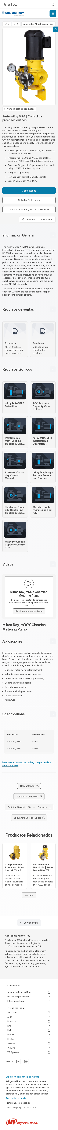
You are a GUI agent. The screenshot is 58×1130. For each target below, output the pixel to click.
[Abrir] (53, 13)
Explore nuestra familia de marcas (22, 1076)
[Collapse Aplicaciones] (53, 641)
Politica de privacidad (16, 1098)
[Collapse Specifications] (53, 714)
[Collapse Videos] (53, 564)
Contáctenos (13, 985)
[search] (53, 4)
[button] (29, 235)
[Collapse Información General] (53, 235)
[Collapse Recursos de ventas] (53, 309)
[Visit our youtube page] (26, 1061)
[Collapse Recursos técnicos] (53, 369)
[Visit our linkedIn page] (18, 1061)
